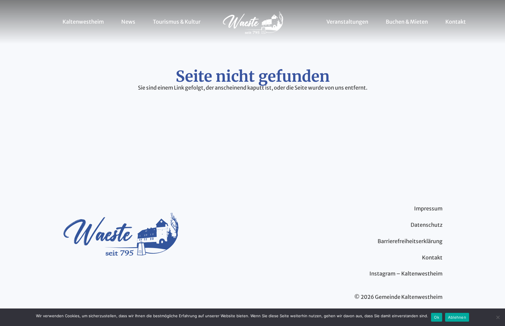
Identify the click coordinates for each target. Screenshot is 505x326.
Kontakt (432, 257)
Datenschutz (426, 225)
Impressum (428, 208)
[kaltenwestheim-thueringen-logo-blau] (252, 21)
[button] (107, 22)
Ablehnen (457, 317)
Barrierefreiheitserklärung (410, 241)
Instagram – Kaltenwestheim (405, 273)
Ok (436, 317)
